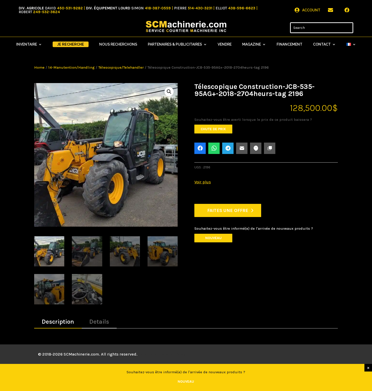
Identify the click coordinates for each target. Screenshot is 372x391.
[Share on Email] (241, 148)
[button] (169, 91)
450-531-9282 (70, 8)
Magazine (251, 44)
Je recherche (70, 44)
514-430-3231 (200, 8)
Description (58, 321)
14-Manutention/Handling (71, 67)
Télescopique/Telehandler (121, 67)
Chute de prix (213, 129)
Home (39, 67)
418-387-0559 (158, 8)
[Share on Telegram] (228, 148)
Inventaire (26, 44)
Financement (289, 44)
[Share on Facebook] (200, 148)
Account (311, 10)
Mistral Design (175, 354)
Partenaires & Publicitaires (175, 44)
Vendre (225, 44)
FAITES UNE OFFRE (227, 210)
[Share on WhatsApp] (214, 148)
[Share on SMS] (255, 148)
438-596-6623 (241, 8)
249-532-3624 (46, 12)
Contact (322, 44)
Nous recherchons (118, 44)
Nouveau (213, 238)
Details (99, 321)
